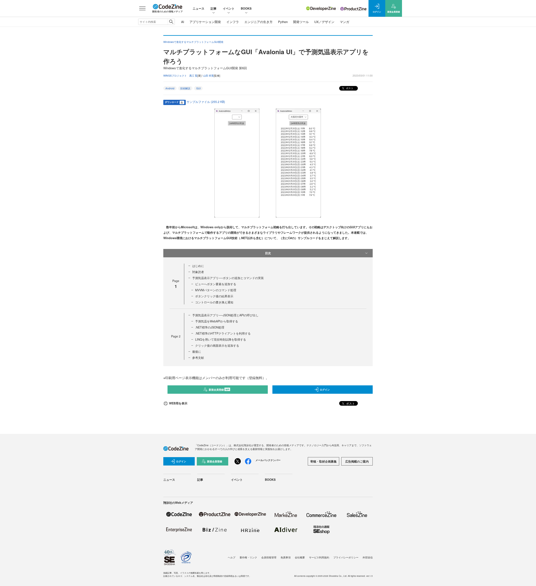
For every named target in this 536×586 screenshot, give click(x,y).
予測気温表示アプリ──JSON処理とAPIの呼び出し (225, 315)
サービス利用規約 (319, 557)
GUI (198, 88)
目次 (268, 253)
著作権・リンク (248, 557)
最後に (196, 351)
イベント (228, 8)
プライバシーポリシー (345, 557)
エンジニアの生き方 (258, 21)
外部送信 (368, 557)
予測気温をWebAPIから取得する (216, 321)
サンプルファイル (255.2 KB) (206, 102)
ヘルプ (231, 557)
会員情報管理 (268, 557)
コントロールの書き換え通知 (214, 302)
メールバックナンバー (268, 460)
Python (283, 21)
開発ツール (301, 21)
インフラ (232, 21)
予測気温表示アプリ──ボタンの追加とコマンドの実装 (228, 278)
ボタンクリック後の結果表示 (214, 296)
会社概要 (300, 557)
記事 (213, 8)
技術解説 (185, 88)
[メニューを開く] (142, 8)
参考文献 (198, 357)
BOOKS (246, 8)
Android (169, 88)
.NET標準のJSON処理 (209, 327)
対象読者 (198, 272)
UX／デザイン (324, 21)
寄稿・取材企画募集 (323, 461)
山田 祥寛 (208, 75)
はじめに (198, 266)
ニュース (198, 8)
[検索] (171, 22)
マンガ (344, 21)
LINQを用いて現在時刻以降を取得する (220, 339)
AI (182, 21)
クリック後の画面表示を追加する (217, 345)
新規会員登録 (219, 389)
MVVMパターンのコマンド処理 (215, 290)
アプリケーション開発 (205, 21)
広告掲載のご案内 (357, 461)
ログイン (325, 389)
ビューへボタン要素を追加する (215, 284)
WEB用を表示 (178, 403)
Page (175, 336)
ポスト (349, 88)
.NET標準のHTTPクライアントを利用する (223, 333)
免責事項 (286, 557)
